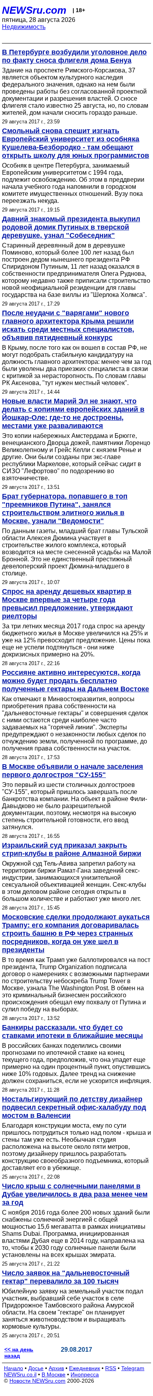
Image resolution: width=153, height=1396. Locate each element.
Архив (56, 1368)
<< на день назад (18, 1352)
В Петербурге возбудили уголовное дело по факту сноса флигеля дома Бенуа (74, 56)
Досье (36, 1368)
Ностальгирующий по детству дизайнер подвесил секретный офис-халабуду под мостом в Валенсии (74, 1107)
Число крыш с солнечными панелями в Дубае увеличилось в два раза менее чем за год (75, 1194)
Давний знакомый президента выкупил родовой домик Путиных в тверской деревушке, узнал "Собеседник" (71, 227)
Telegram (132, 1368)
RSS (110, 1368)
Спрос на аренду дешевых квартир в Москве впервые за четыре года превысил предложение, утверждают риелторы (67, 604)
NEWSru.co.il (20, 1374)
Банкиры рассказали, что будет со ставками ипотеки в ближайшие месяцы (72, 1031)
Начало (13, 1368)
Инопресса (85, 1374)
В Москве (54, 1374)
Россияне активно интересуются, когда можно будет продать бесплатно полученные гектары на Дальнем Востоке (75, 681)
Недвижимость (24, 27)
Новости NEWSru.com (37, 1381)
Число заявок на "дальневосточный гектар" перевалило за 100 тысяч (65, 1277)
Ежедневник (84, 1368)
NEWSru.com (34, 10)
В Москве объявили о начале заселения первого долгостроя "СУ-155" (72, 771)
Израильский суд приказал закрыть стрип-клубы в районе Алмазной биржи (71, 849)
